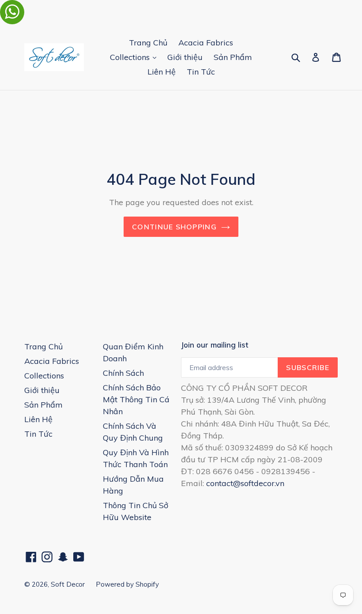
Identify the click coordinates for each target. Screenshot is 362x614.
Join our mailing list (214, 345)
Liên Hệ (161, 72)
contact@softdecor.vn (245, 483)
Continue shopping (174, 226)
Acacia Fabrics (205, 42)
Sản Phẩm (233, 57)
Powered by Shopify (127, 584)
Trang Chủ (148, 42)
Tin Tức (201, 72)
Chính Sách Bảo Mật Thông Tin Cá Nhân (136, 399)
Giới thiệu (185, 57)
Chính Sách (123, 373)
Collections (135, 57)
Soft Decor (68, 584)
